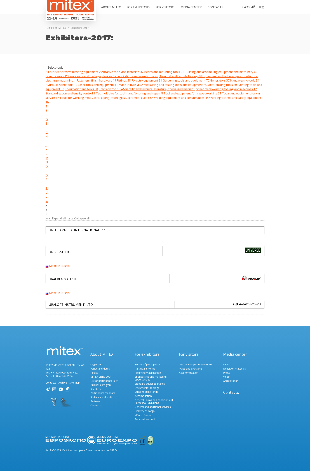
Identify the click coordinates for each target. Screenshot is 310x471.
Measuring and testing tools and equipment (175, 85)
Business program (101, 385)
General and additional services (153, 407)
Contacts (215, 7)
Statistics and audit (101, 397)
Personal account (145, 419)
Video (226, 376)
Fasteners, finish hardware (96, 80)
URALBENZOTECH (62, 279)
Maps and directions (190, 368)
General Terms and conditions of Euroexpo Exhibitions (154, 401)
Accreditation (230, 380)
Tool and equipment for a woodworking (192, 93)
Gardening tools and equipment (186, 80)
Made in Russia (131, 85)
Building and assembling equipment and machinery (221, 72)
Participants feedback (102, 393)
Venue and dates (100, 368)
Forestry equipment (146, 80)
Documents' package (147, 387)
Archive (62, 382)
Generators (219, 80)
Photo (226, 372)
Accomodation (143, 396)
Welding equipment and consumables (181, 98)
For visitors (165, 7)
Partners (95, 401)
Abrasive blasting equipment (80, 72)
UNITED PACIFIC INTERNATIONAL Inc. (77, 230)
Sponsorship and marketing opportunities (150, 378)
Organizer (96, 364)
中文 (261, 7)
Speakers (95, 389)
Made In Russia (59, 266)
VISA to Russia (143, 415)
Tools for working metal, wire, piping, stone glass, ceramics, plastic (106, 98)
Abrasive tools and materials (122, 72)
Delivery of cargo (145, 411)
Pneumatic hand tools (81, 89)
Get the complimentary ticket (196, 364)
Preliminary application (148, 372)
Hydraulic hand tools (61, 85)
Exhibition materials (234, 368)
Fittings (124, 80)
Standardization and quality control (70, 93)
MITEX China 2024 (101, 376)
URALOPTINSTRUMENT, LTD (71, 304)
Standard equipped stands (150, 383)
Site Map (74, 382)
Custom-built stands (146, 391)
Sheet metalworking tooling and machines (226, 89)
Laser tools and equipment (98, 85)
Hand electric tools (244, 80)
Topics (94, 372)
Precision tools (111, 89)
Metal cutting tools (222, 85)
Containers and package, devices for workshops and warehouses (113, 76)
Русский (248, 7)
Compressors (57, 76)
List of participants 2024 (104, 380)
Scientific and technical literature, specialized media (159, 89)
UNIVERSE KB (59, 252)
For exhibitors (138, 7)
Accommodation (188, 372)
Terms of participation (148, 364)
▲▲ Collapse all (79, 218)
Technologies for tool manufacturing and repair (129, 93)
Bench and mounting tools (164, 72)
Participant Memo (145, 368)
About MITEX (111, 7)
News (226, 364)
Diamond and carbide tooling (180, 76)
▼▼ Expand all (56, 218)
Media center (191, 7)
